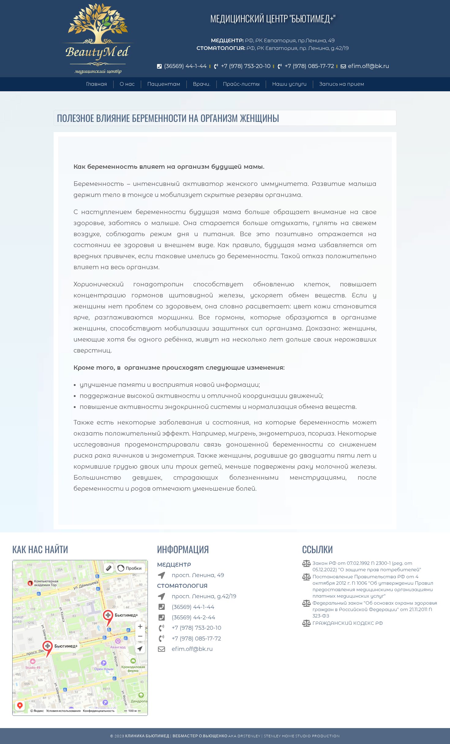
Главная (96, 84)
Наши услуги (289, 84)
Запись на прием (341, 84)
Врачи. (201, 84)
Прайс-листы (241, 84)
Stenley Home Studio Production (302, 736)
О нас (127, 84)
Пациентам (163, 84)
